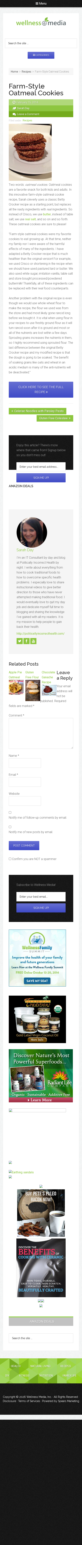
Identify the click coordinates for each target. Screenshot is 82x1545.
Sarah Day (25, 550)
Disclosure (9, 1401)
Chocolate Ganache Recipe (48, 677)
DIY (7, 1375)
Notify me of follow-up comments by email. (38, 817)
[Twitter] (20, 641)
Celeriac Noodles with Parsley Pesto (39, 411)
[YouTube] (33, 641)
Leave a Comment (28, 114)
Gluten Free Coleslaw (53, 418)
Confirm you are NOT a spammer (33, 859)
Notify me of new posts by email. (31, 832)
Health (16, 1366)
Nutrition (46, 1375)
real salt (30, 219)
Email (13, 774)
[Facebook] (26, 641)
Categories (42, 55)
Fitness (24, 1375)
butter (47, 214)
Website (14, 793)
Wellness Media (41, 24)
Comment (16, 715)
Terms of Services (29, 1401)
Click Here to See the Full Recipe (41, 389)
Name (14, 755)
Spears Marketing (68, 1401)
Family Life (70, 1375)
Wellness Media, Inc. (39, 1396)
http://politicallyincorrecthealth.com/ (41, 633)
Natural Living (41, 1366)
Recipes (27, 120)
